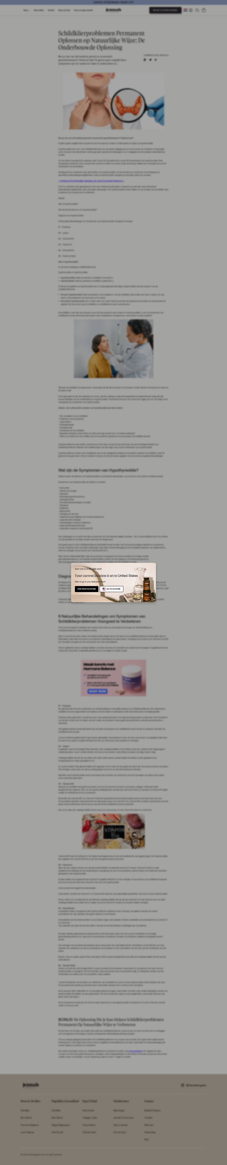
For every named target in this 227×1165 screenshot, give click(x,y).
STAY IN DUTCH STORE (87, 589)
